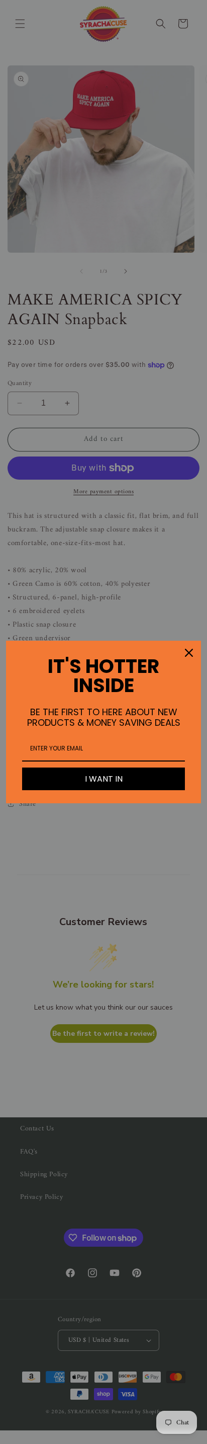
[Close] (189, 653)
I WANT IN (104, 779)
